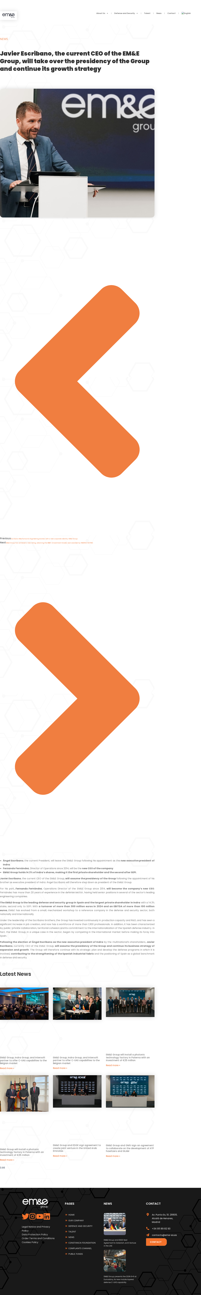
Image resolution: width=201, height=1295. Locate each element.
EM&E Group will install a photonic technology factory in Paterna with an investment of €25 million (128, 1057)
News (158, 13)
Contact (171, 13)
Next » (84, 1163)
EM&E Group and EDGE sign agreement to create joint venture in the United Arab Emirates (77, 1148)
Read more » (7, 1068)
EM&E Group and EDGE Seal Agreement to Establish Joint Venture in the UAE (120, 1243)
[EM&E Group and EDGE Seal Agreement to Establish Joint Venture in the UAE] (115, 1234)
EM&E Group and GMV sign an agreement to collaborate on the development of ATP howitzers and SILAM (130, 1148)
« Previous (73, 1163)
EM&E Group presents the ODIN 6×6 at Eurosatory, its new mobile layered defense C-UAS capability (120, 1279)
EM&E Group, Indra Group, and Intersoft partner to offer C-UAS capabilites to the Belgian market (23, 1060)
